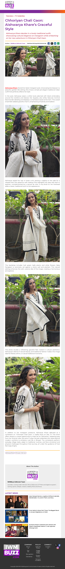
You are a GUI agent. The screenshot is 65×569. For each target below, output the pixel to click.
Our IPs (28, 551)
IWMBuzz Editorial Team (17, 43)
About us (28, 547)
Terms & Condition (38, 559)
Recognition (28, 554)
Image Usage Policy (38, 552)
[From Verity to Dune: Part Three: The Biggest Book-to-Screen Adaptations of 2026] (16, 516)
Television (9, 16)
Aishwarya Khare (11, 88)
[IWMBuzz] (9, 5)
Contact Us (47, 547)
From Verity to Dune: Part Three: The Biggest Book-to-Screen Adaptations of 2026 (44, 511)
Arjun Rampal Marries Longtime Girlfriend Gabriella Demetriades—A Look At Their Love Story (44, 497)
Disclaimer (28, 556)
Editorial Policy (38, 547)
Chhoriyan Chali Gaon (20, 452)
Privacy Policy (38, 556)
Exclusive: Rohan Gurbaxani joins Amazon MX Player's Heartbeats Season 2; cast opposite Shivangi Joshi (42, 526)
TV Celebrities (20, 16)
